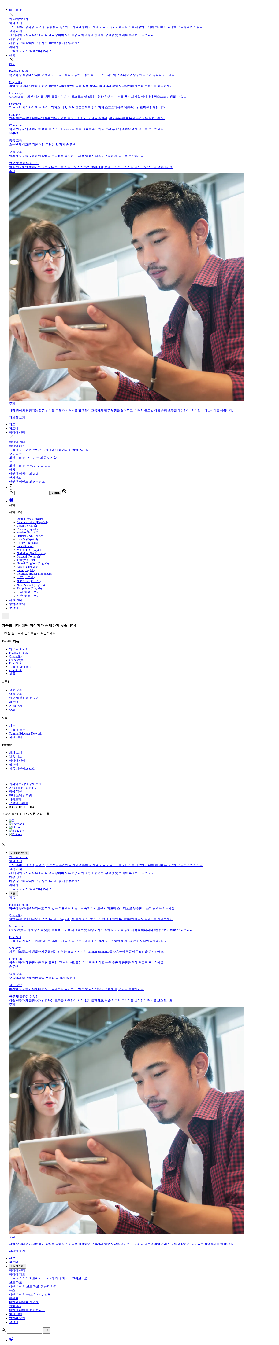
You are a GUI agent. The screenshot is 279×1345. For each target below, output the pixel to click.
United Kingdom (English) (33, 563)
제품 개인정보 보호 (22, 768)
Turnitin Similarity (20, 666)
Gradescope (16, 660)
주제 (12, 709)
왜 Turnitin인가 (18, 9)
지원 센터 (15, 600)
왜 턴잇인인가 (18, 19)
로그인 (13, 608)
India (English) (26, 570)
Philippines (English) (29, 588)
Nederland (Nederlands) (31, 553)
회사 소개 (15, 752)
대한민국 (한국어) (29, 581)
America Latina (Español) (32, 522)
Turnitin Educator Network (25, 733)
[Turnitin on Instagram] (16, 830)
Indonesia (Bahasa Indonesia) (34, 573)
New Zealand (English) (31, 585)
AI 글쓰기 (15, 705)
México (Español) (27, 532)
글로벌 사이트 (18, 803)
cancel (64, 491)
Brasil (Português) (27, 525)
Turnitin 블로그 (18, 729)
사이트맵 (15, 799)
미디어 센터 (17, 432)
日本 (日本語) (26, 577)
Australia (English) (28, 566)
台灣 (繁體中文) (27, 596)
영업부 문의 (17, 604)
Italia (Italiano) (25, 546)
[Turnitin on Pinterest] (15, 834)
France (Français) (27, 542)
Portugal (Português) (29, 556)
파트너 (13, 428)
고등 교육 (15, 689)
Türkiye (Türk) (26, 560)
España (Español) (27, 539)
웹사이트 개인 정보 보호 (25, 784)
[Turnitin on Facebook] (16, 824)
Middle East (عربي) (29, 549)
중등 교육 (15, 693)
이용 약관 (15, 791)
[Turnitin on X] (11, 820)
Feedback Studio (19, 653)
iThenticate (15, 670)
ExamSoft (15, 663)
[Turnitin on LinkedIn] (16, 827)
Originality (15, 656)
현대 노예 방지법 (20, 795)
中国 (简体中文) (27, 592)
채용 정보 (15, 756)
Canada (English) (27, 529)
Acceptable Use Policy (22, 787)
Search (56, 492)
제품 (12, 55)
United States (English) (30, 518)
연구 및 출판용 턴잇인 (24, 697)
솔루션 (13, 133)
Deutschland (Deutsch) (30, 535)
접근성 (13, 764)
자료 (12, 424)
